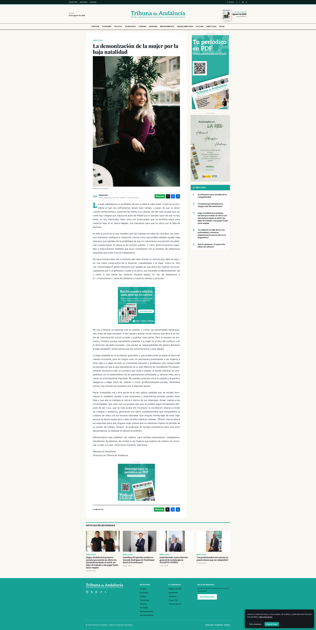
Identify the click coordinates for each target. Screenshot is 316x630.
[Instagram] (243, 2)
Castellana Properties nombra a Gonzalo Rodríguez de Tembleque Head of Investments (139, 560)
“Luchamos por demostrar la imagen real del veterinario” (210, 205)
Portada (95, 26)
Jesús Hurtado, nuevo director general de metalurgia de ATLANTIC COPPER (174, 560)
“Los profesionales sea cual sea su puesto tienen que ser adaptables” (213, 558)
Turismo (142, 26)
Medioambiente (167, 26)
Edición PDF (73, 2)
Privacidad (219, 625)
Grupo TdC (173, 600)
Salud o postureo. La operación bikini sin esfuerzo (211, 245)
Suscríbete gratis (207, 597)
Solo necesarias (255, 624)
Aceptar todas (272, 624)
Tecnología (130, 26)
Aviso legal (209, 625)
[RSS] (105, 592)
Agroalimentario (185, 26)
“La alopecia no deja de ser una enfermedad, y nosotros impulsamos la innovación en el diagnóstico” (212, 234)
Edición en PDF (175, 589)
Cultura (200, 26)
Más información (265, 617)
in (178, 196)
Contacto (93, 2)
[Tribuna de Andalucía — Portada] (158, 14)
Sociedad (153, 26)
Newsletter (84, 2)
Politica (118, 26)
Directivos (211, 26)
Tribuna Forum (175, 604)
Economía (106, 26)
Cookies (227, 625)
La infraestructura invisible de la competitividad (212, 196)
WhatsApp (160, 196)
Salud (222, 26)
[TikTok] (246, 2)
